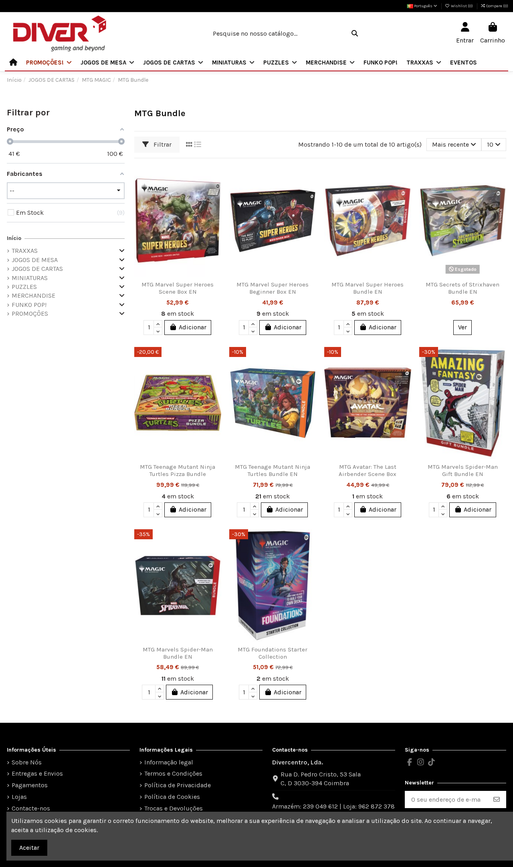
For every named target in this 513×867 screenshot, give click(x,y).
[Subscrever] (496, 799)
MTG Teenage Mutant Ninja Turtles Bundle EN (272, 470)
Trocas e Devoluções (173, 808)
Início (14, 238)
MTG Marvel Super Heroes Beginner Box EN (272, 288)
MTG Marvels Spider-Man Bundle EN (178, 653)
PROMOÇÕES (30, 313)
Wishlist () (462, 6)
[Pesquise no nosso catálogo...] (354, 33)
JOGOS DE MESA (35, 260)
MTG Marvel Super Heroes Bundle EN (367, 288)
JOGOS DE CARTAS (37, 268)
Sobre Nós (27, 762)
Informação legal (168, 762)
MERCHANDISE (33, 295)
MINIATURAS (30, 278)
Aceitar (29, 847)
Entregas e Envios (37, 773)
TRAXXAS (25, 250)
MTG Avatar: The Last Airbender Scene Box (367, 470)
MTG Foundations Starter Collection (272, 653)
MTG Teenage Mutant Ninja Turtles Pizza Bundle (177, 470)
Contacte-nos (31, 808)
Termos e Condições (173, 773)
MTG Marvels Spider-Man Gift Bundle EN (463, 470)
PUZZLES (24, 286)
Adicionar (192, 327)
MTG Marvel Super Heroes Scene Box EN (177, 288)
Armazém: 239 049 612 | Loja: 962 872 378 (333, 806)
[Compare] (214, 192)
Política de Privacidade (177, 785)
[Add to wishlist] (214, 177)
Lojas (19, 796)
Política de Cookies (172, 796)
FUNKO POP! (29, 304)
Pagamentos (30, 785)
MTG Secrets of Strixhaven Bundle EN (462, 288)
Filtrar (162, 144)
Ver (462, 327)
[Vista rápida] (214, 207)
